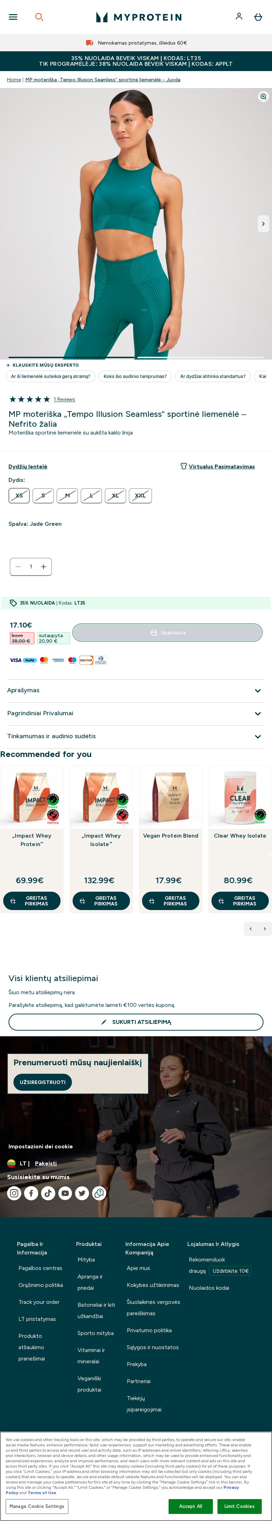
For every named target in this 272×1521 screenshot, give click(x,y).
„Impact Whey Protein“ (31, 840)
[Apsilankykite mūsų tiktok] (48, 1193)
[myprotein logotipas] (138, 17)
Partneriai (139, 1381)
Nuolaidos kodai (209, 1288)
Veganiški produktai (89, 1384)
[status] (31, 566)
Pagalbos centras (40, 1268)
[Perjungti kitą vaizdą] (263, 223)
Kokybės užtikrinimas (153, 1285)
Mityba (86, 1260)
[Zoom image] (263, 96)
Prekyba (137, 1364)
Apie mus (138, 1268)
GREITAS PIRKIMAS (36, 901)
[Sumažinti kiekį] (18, 566)
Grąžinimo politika (40, 1285)
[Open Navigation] (13, 17)
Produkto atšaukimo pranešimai (31, 1347)
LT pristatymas (37, 1319)
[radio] (19, 495)
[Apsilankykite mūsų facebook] (31, 1193)
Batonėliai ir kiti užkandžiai (96, 1310)
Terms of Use (42, 1492)
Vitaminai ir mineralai (91, 1355)
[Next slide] (270, 854)
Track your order (39, 1302)
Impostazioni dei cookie (40, 1146)
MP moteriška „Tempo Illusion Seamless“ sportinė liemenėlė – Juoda (102, 79)
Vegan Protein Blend (171, 836)
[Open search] (39, 17)
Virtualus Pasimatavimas (222, 467)
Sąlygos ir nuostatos (153, 1347)
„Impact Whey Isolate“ (101, 840)
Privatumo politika (149, 1330)
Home (14, 79)
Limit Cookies (240, 1506)
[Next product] (265, 929)
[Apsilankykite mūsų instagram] (14, 1193)
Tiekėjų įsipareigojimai (144, 1403)
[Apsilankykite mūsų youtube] (65, 1193)
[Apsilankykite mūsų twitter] (82, 1193)
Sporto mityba (96, 1333)
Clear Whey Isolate (240, 836)
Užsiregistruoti (43, 1082)
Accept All (190, 1506)
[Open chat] (99, 1193)
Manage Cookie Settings (37, 1506)
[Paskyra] (239, 17)
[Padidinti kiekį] (43, 566)
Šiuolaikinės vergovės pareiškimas (153, 1307)
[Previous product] (251, 929)
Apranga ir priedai (90, 1282)
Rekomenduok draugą (219, 1265)
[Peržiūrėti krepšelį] (258, 17)
